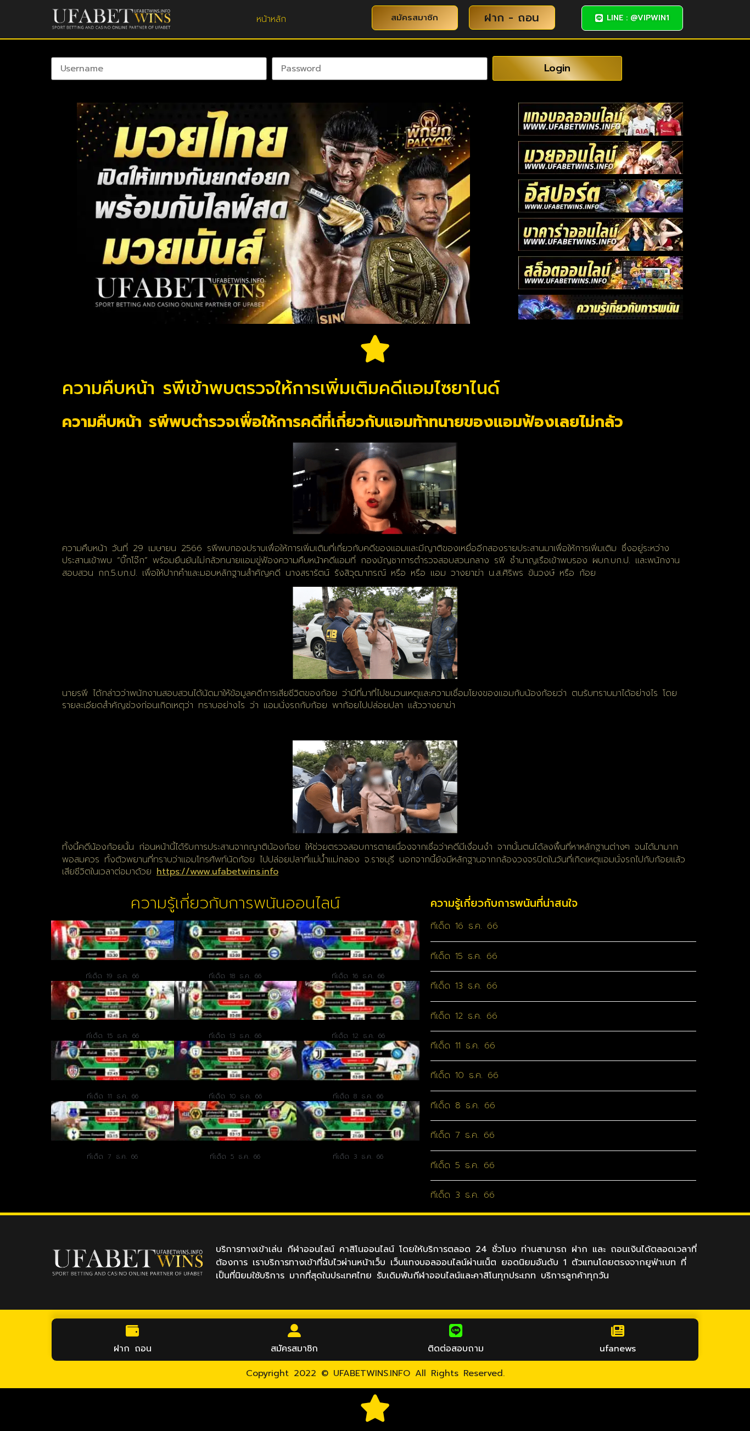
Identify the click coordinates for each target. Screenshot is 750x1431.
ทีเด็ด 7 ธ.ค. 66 (112, 1156)
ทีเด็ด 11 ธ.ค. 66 (112, 1096)
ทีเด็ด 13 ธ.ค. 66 (235, 1036)
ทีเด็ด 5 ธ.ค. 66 (235, 1156)
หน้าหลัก (271, 19)
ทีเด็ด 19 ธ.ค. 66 (112, 976)
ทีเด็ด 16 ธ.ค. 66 (358, 976)
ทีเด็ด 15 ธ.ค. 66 (112, 1036)
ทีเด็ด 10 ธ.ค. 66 (235, 1096)
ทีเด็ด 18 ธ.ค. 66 (235, 976)
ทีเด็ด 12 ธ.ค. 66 (358, 1036)
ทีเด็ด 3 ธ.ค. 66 (358, 1156)
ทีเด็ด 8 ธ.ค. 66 (358, 1096)
